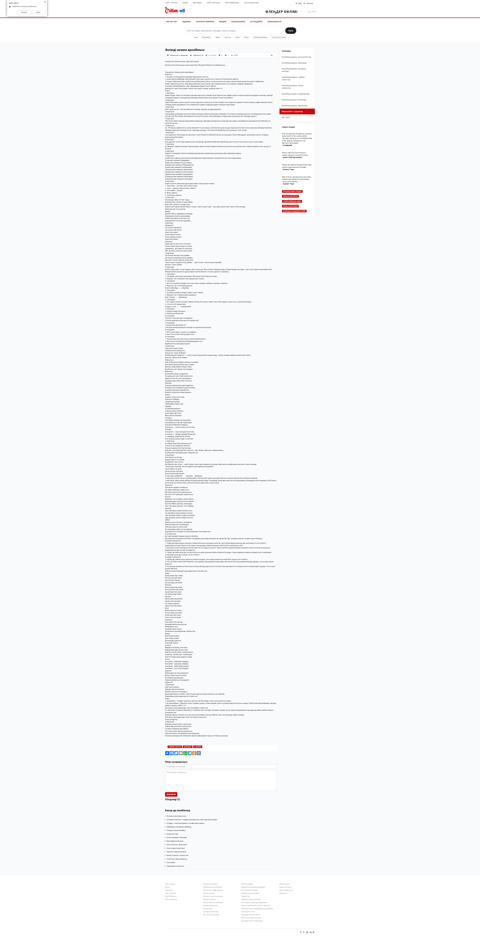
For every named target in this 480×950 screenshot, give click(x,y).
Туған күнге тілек (279, 37)
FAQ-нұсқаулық (251, 2)
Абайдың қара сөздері (250, 893)
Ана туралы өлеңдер (249, 890)
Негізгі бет (171, 21)
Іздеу (290, 30)
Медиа (222, 21)
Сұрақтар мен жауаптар (251, 899)
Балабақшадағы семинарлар (296, 94)
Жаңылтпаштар (209, 899)
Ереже (185, 2)
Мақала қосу (284, 884)
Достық (227, 37)
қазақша (187, 747)
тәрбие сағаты (175, 747)
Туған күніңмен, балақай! (177, 837)
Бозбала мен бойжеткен (176, 816)
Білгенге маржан (205, 21)
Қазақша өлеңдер (210, 884)
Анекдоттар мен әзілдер (213, 896)
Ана (195, 37)
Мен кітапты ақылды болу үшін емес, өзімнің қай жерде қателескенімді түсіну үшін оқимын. (296, 179)
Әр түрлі (286, 117)
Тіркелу (309, 3)
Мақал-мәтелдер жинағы (213, 890)
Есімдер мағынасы (210, 905)
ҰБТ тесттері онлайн (211, 915)
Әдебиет (186, 21)
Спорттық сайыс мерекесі (177, 859)
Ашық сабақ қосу (286, 890)
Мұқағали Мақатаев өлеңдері (253, 887)
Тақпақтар (245, 896)
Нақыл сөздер (208, 893)
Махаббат (206, 37)
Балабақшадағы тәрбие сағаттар (293, 78)
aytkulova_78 (198, 55)
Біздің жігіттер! (172, 834)
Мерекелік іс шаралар (179, 55)
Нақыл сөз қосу (285, 887)
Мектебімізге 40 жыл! (175, 841)
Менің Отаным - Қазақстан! (177, 855)
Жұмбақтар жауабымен (212, 887)
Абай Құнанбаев (260, 37)
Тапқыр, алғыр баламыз (176, 830)
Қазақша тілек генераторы (252, 921)
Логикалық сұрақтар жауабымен (254, 902)
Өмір (218, 37)
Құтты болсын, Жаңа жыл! (177, 844)
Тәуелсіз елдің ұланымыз (176, 852)
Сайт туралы (171, 2)
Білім (237, 37)
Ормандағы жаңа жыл (175, 866)
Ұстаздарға (256, 21)
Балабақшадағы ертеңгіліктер (296, 57)
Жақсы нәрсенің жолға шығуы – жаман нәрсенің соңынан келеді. (295, 153)
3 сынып (197, 747)
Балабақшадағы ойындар (294, 63)
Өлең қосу (283, 893)
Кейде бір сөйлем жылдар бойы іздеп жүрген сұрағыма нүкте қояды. (297, 166)
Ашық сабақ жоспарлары (213, 902)
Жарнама (197, 2)
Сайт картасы (213, 2)
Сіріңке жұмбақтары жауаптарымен (255, 905)
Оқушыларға (238, 21)
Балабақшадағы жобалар (294, 99)
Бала (246, 37)
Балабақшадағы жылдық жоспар (294, 69)
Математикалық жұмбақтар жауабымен (257, 908)
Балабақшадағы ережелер (294, 105)
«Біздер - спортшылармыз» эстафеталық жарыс (185, 823)
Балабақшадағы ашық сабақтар (292, 86)
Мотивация (207, 908)
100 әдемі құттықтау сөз (250, 915)
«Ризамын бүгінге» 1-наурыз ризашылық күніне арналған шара (192, 819)
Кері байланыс (232, 2)
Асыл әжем (171, 862)
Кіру (300, 3)
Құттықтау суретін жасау (251, 918)
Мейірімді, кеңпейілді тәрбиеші (179, 827)
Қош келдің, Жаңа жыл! (176, 848)
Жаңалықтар (275, 21)
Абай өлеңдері (247, 884)
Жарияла (171, 794)
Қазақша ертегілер (210, 911)
